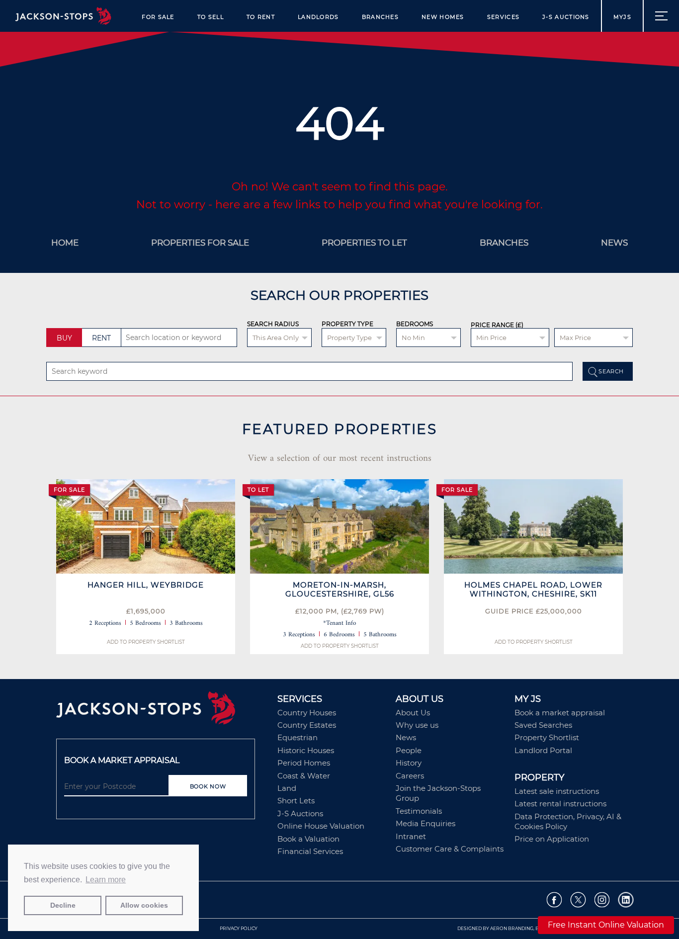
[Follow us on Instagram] (602, 900)
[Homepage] (161, 711)
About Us (413, 712)
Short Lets (296, 800)
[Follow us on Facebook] (554, 900)
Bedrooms (414, 324)
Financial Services (310, 851)
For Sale (158, 16)
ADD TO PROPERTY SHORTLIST (146, 642)
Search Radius (273, 324)
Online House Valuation (320, 826)
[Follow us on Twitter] (578, 900)
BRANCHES (504, 243)
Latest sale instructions (556, 791)
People (409, 750)
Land (286, 788)
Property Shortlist (546, 737)
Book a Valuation (308, 839)
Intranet (411, 836)
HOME (65, 243)
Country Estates (306, 725)
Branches (380, 16)
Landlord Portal (543, 750)
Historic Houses (305, 750)
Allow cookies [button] (144, 905)
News (406, 737)
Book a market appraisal (559, 712)
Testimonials (419, 811)
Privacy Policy (238, 928)
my (622, 16)
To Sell (210, 16)
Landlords (318, 16)
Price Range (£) (497, 325)
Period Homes (303, 763)
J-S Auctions (566, 16)
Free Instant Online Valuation (606, 925)
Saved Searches (543, 725)
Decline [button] (63, 905)
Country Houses (306, 712)
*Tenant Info (339, 623)
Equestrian (297, 737)
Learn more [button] (105, 879)
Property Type (347, 324)
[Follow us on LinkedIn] (626, 900)
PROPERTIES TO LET (364, 243)
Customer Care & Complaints (450, 849)
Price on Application (551, 839)
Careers (410, 775)
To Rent (261, 16)
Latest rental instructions (560, 803)
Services (503, 16)
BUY (64, 338)
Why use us (417, 725)
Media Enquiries (425, 823)
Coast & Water (303, 775)
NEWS (614, 243)
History (409, 763)
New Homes (443, 16)
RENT (101, 338)
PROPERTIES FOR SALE (200, 243)
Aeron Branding (511, 928)
